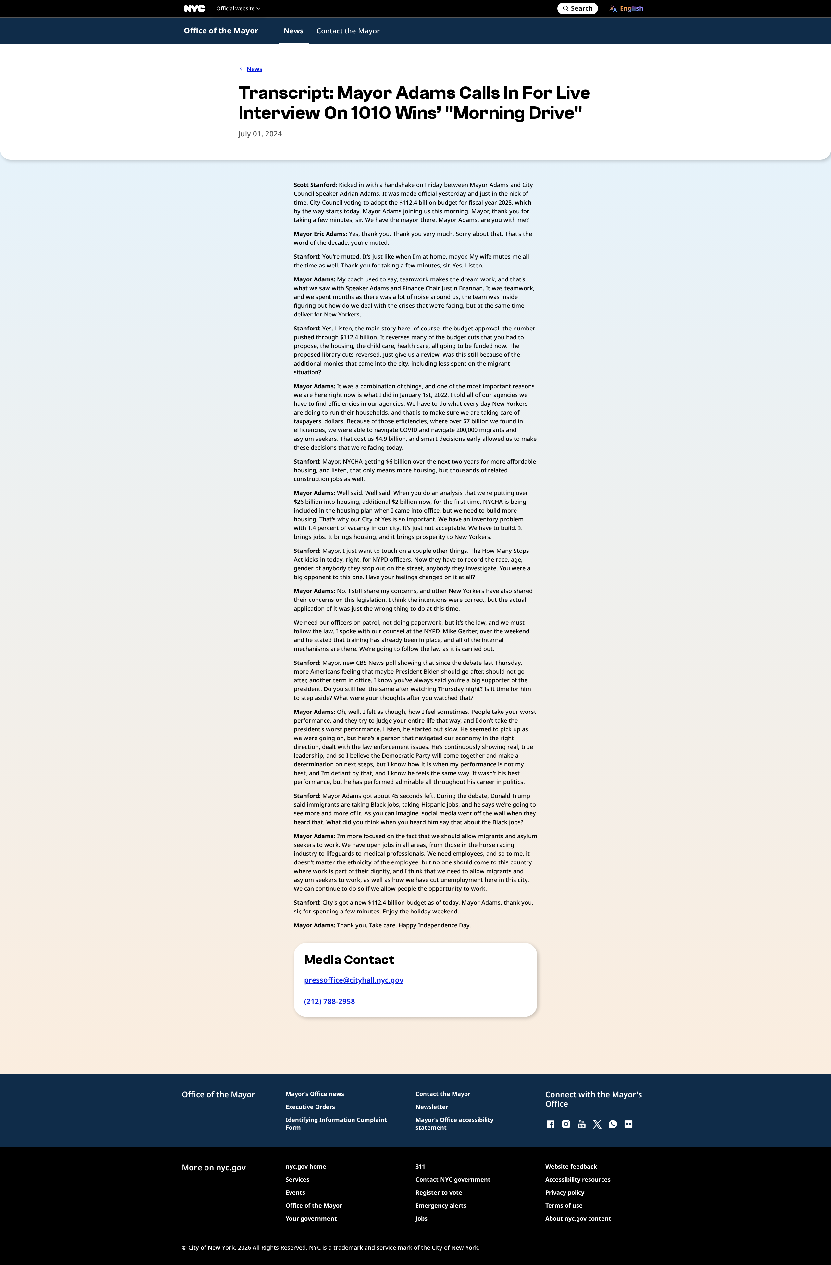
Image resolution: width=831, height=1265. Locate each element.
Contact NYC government (453, 1179)
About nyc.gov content (578, 1218)
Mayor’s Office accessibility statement (454, 1123)
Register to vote (439, 1192)
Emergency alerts (441, 1205)
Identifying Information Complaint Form (336, 1123)
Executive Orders (310, 1106)
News (294, 30)
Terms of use (564, 1205)
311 (420, 1166)
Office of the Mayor (221, 30)
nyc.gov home (306, 1166)
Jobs (422, 1218)
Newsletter (432, 1106)
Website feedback (571, 1166)
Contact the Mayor (348, 30)
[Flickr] (628, 1124)
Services (297, 1179)
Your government (311, 1218)
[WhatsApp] (613, 1124)
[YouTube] (582, 1124)
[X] (597, 1124)
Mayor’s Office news (315, 1094)
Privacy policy (564, 1192)
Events (295, 1192)
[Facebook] (550, 1124)
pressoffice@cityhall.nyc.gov (353, 980)
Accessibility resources (578, 1179)
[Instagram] (566, 1124)
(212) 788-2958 (329, 1001)
